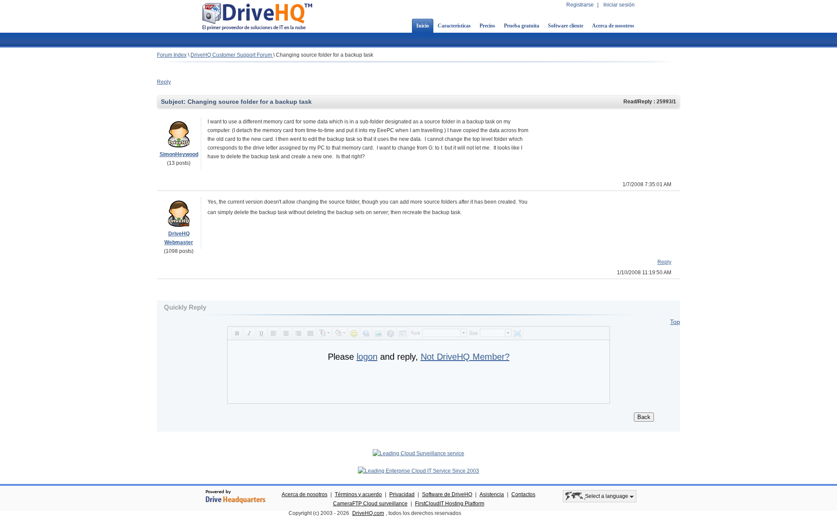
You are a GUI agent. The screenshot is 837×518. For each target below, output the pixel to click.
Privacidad (402, 494)
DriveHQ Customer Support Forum (232, 55)
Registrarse (580, 5)
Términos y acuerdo (358, 494)
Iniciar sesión (619, 5)
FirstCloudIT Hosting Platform (449, 504)
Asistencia (492, 494)
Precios (487, 26)
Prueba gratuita (521, 26)
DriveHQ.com (368, 513)
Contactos (523, 494)
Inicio (422, 26)
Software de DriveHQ (447, 494)
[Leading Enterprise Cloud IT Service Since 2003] (418, 471)
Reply (164, 82)
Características (454, 26)
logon (367, 356)
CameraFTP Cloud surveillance (370, 504)
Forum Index (172, 55)
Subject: (174, 101)
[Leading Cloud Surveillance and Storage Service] (418, 453)
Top (675, 321)
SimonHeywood (179, 154)
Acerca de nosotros (613, 26)
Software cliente (565, 26)
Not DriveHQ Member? (465, 356)
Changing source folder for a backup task (324, 55)
